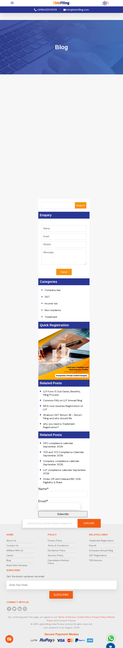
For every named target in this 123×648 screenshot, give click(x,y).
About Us (11, 540)
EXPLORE (89, 523)
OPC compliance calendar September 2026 (58, 445)
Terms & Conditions (58, 545)
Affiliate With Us (14, 550)
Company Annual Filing (101, 550)
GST (47, 296)
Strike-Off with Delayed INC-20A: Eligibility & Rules (62, 480)
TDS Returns (95, 560)
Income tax (51, 303)
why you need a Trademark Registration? (59, 425)
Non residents (53, 310)
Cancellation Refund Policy (58, 562)
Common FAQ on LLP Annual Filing (62, 400)
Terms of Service (67, 617)
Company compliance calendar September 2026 (61, 462)
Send (64, 272)
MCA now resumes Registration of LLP (63, 407)
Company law (53, 290)
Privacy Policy (55, 540)
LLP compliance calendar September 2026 (64, 471)
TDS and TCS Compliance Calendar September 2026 (63, 453)
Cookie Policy (84, 617)
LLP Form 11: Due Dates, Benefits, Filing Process (62, 393)
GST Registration (98, 555)
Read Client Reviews (16, 565)
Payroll (92, 545)
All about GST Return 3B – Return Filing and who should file (62, 416)
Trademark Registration (101, 540)
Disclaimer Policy (57, 550)
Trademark (51, 317)
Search (81, 205)
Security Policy (55, 555)
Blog (8, 560)
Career (9, 555)
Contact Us (12, 545)
